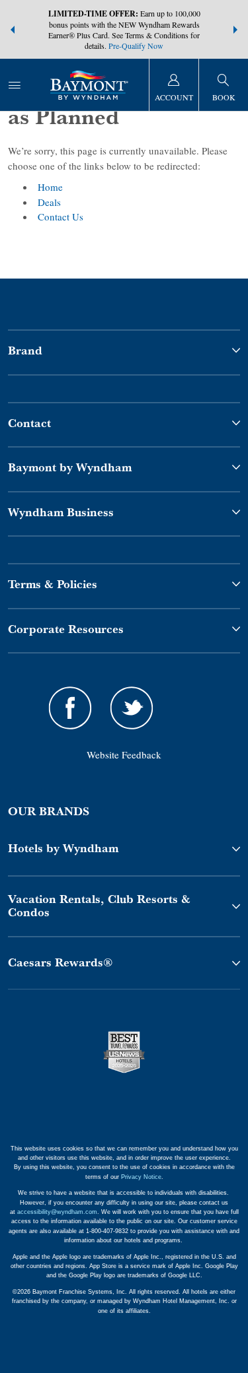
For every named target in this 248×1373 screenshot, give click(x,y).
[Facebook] (70, 709)
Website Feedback (124, 754)
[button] (12, 29)
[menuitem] (14, 85)
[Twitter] (132, 709)
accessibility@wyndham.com (57, 1212)
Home (50, 186)
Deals (49, 202)
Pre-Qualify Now (135, 45)
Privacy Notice (141, 1177)
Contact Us (60, 216)
